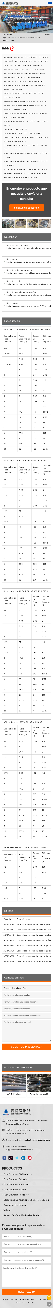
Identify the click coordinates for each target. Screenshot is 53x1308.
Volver (47, 35)
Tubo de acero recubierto (17, 1195)
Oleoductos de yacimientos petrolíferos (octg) (26, 1200)
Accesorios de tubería (15, 1205)
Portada (11, 38)
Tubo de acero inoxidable (16, 1184)
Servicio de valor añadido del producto (23, 1215)
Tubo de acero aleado (15, 1189)
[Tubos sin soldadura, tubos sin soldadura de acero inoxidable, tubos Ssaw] (16, 1116)
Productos (21, 38)
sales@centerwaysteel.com (37, 1140)
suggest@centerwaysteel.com (19, 1150)
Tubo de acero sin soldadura (18, 1174)
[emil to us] (49, 1297)
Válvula (7, 1210)
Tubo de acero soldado (15, 1179)
